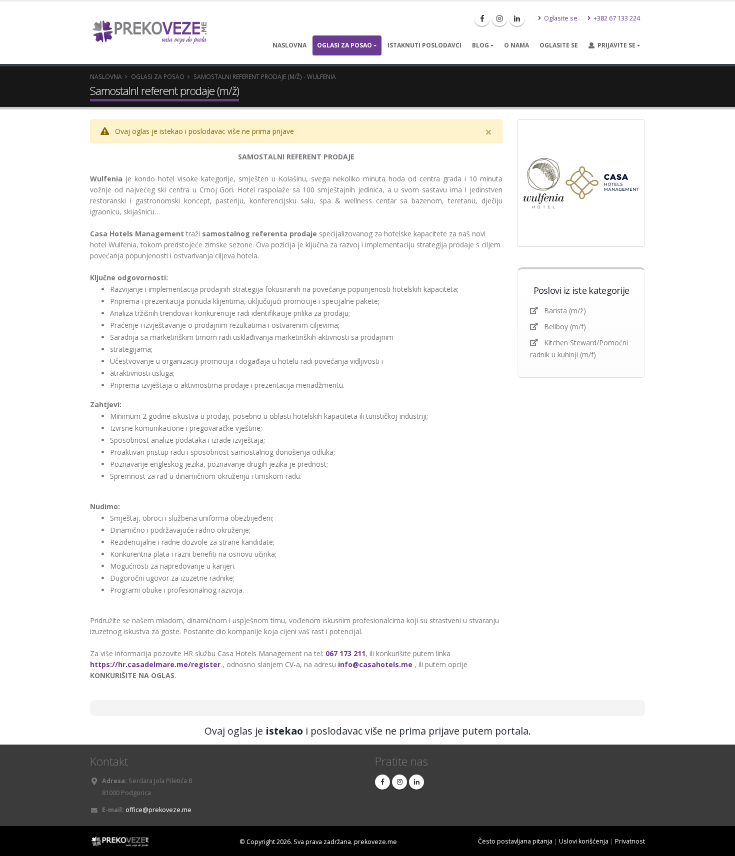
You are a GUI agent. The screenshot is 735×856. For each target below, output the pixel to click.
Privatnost (630, 841)
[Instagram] (499, 18)
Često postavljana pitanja (515, 841)
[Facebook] (482, 18)
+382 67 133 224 (616, 18)
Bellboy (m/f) (565, 326)
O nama (516, 45)
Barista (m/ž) (565, 310)
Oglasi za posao (344, 45)
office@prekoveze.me (159, 810)
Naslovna (289, 45)
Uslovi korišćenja (583, 841)
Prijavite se (615, 45)
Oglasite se (560, 18)
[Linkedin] (517, 18)
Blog (480, 45)
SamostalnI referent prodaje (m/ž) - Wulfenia (265, 76)
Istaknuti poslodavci (425, 45)
